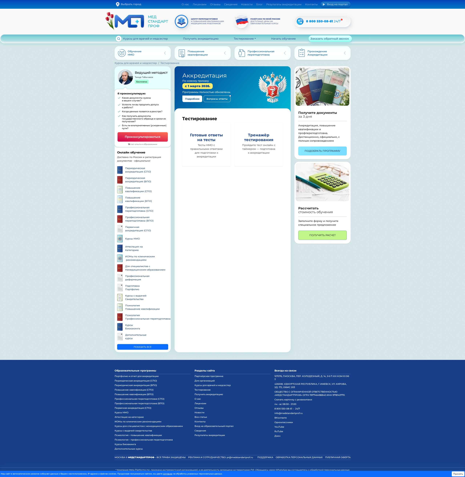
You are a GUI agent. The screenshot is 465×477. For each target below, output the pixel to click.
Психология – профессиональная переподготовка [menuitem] (144, 439)
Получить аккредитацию (201, 38)
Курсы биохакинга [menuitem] (125, 444)
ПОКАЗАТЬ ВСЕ (142, 347)
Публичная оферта (338, 457)
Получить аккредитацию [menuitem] (209, 394)
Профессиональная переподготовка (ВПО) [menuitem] (139, 403)
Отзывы (215, 4)
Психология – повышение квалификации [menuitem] (138, 435)
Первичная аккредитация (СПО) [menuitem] (133, 408)
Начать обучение (283, 38)
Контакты (311, 4)
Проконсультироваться (142, 137)
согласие (167, 474)
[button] (322, 86)
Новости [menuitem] (199, 412)
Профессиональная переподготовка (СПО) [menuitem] (139, 398)
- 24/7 (287, 408)
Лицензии (200, 4)
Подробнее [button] (192, 98)
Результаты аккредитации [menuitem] (210, 435)
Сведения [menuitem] (200, 430)
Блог (259, 4)
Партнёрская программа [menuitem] (209, 376)
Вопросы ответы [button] (217, 98)
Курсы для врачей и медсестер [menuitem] (213, 385)
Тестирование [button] (244, 38)
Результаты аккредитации (284, 4)
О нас (185, 4)
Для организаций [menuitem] (205, 380)
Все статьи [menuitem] (201, 417)
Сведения (230, 4)
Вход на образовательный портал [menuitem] (214, 426)
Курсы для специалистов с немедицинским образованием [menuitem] (149, 426)
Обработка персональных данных (299, 457)
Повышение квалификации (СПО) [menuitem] (134, 389)
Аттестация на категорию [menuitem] (129, 417)
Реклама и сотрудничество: (220, 457)
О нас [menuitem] (198, 398)
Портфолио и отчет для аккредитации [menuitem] (137, 376)
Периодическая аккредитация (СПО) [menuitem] (136, 380)
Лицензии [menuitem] (200, 403)
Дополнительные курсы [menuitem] (129, 448)
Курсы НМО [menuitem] (121, 412)
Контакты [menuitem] (200, 421)
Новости (247, 4)
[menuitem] (143, 170)
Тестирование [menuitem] (203, 389)
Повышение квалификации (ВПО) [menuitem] (134, 394)
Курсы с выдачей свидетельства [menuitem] (133, 430)
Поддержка (265, 457)
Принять (458, 473)
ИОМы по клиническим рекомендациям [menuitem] (138, 421)
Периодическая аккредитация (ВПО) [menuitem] (136, 385)
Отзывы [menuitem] (199, 408)
